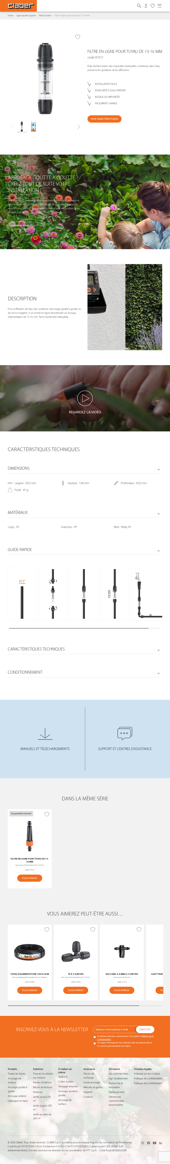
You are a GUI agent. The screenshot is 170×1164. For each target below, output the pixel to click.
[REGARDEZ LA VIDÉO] (85, 398)
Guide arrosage (92, 1082)
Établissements (117, 1092)
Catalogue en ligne (18, 1100)
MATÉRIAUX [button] (18, 512)
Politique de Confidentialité (148, 1083)
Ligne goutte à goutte (26, 15)
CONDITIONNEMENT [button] (25, 672)
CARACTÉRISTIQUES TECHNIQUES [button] (36, 649)
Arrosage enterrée (68, 1086)
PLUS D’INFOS (29, 878)
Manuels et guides (93, 1087)
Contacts (88, 1096)
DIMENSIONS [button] (19, 468)
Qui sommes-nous (118, 1073)
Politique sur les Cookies (147, 1073)
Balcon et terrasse (42, 1087)
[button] (78, 127)
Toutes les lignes (16, 1073)
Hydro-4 (62, 1076)
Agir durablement (118, 1078)
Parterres (37, 1092)
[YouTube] (154, 1143)
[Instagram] (142, 1143)
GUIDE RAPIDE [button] (20, 549)
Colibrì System (66, 1081)
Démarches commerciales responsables (116, 1100)
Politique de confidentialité (148, 1078)
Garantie (88, 1092)
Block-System (45, 15)
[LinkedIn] (160, 1143)
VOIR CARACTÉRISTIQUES (104, 119)
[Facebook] (148, 1143)
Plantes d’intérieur (42, 1082)
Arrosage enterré (17, 1096)
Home (10, 15)
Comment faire (20, 225)
